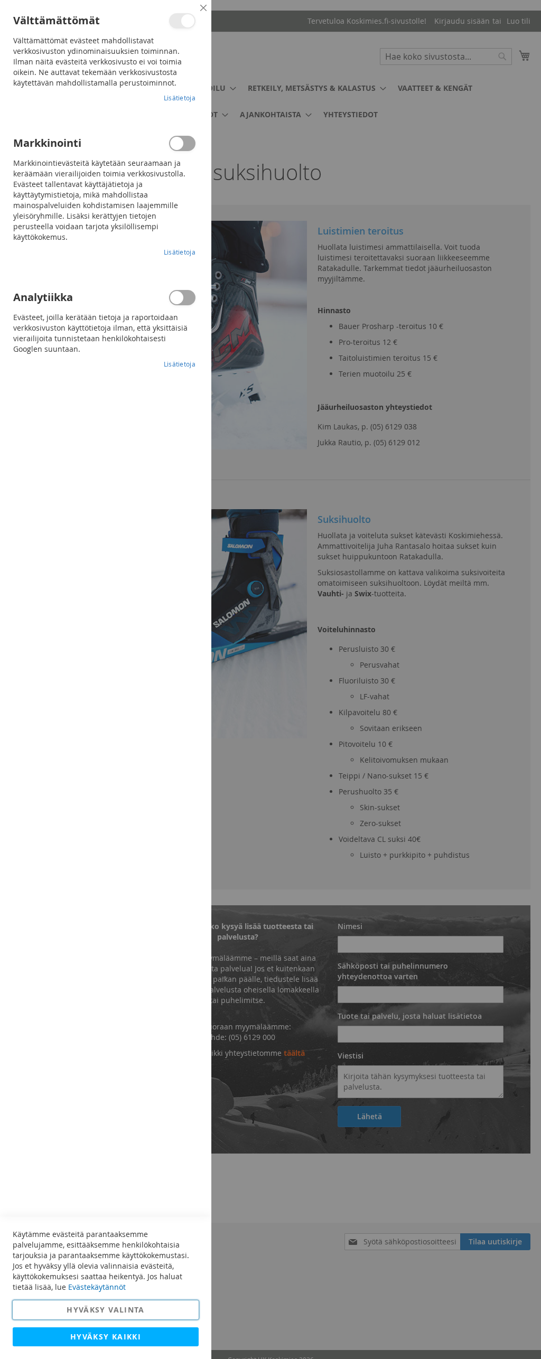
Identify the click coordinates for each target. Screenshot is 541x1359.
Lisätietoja (179, 97)
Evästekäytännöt (97, 1287)
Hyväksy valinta (105, 1310)
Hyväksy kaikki (105, 1337)
